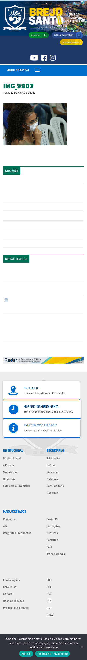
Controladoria (55, 486)
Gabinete (52, 479)
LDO (49, 580)
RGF (49, 608)
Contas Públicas (14, 188)
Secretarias (10, 472)
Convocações (11, 580)
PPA (49, 601)
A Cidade (8, 465)
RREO (50, 615)
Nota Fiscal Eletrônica (18, 216)
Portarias (52, 540)
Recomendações (13, 601)
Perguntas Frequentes (18, 225)
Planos (8, 243)
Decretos (52, 533)
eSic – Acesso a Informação (21, 197)
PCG (49, 594)
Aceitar (26, 653)
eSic (5, 526)
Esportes (52, 493)
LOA (49, 587)
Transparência (56, 554)
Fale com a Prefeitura (17, 486)
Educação (53, 458)
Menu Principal (18, 70)
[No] (82, 647)
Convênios (9, 587)
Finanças (53, 472)
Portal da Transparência (19, 179)
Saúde (51, 465)
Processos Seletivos (16, 608)
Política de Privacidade (52, 653)
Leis (49, 547)
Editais (7, 594)
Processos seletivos (16, 234)
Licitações (10, 206)
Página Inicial (12, 458)
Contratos (9, 519)
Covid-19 (52, 519)
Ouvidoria (9, 479)
